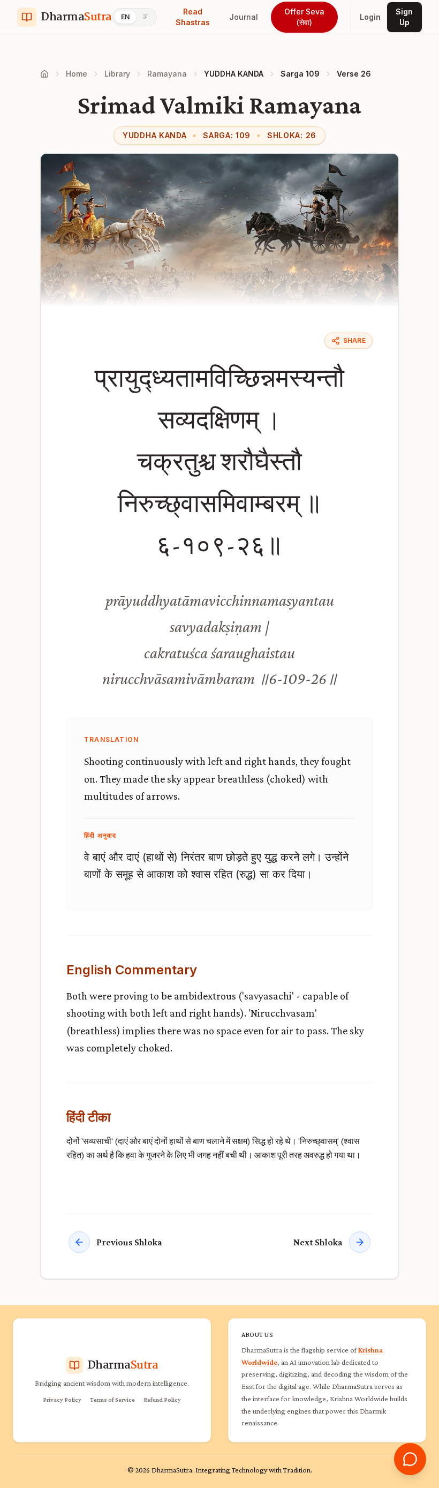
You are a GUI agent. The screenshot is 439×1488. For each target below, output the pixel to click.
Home (76, 73)
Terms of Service (112, 1399)
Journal (243, 16)
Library (117, 73)
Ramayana (167, 73)
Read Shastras (193, 17)
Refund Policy (162, 1399)
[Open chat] (410, 1459)
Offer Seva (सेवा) (304, 17)
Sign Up (404, 17)
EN (125, 17)
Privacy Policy (62, 1399)
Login (370, 16)
